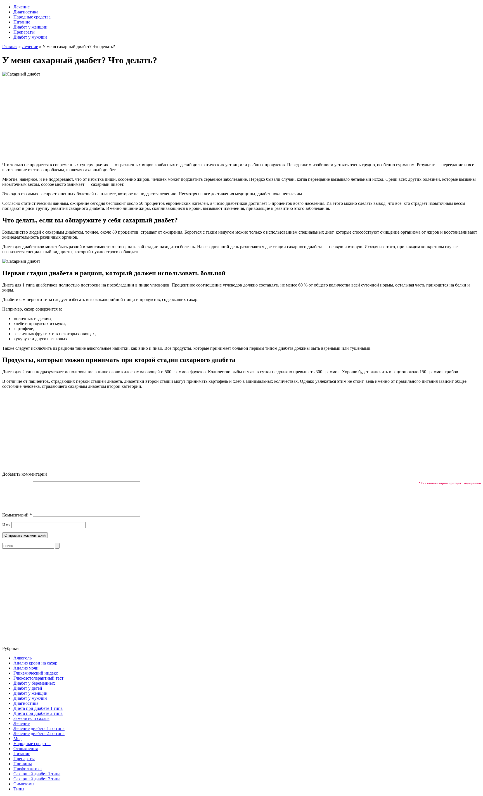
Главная (9, 46)
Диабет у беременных (34, 683)
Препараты (24, 32)
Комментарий (17, 515)
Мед (17, 738)
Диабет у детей (27, 688)
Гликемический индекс (35, 673)
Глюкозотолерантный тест (38, 678)
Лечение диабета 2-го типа (39, 733)
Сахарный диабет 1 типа (36, 773)
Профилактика (27, 768)
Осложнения (25, 748)
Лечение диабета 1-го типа (39, 728)
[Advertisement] (241, 118)
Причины (22, 763)
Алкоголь (22, 658)
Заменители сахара (31, 718)
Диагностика (25, 12)
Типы (18, 788)
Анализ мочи (26, 668)
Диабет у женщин (30, 27)
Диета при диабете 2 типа (38, 713)
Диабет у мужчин (30, 37)
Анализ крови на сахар (35, 663)
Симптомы (23, 783)
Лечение (21, 6)
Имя (6, 524)
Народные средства (32, 17)
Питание (21, 22)
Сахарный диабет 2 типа (36, 778)
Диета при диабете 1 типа (38, 708)
